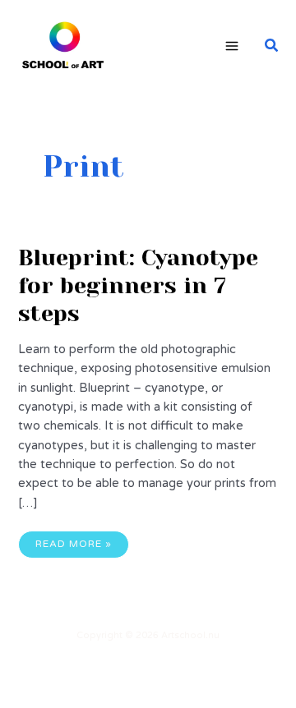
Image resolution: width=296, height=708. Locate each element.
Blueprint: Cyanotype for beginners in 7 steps (138, 285)
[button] (272, 46)
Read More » (73, 548)
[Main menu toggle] (231, 46)
